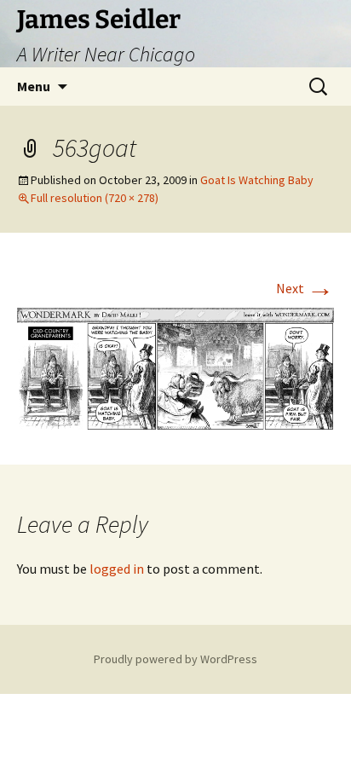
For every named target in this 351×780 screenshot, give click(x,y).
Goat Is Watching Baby (257, 180)
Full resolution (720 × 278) (94, 197)
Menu (33, 86)
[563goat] (175, 367)
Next (305, 288)
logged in (116, 568)
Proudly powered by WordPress (175, 659)
